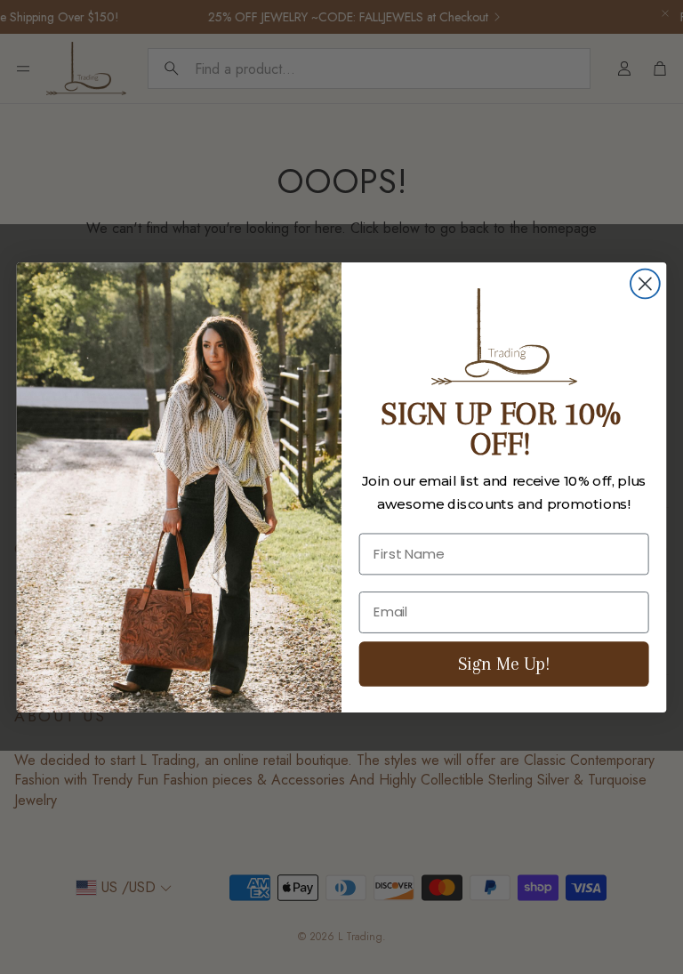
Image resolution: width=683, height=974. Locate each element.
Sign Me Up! (504, 663)
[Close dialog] (645, 283)
